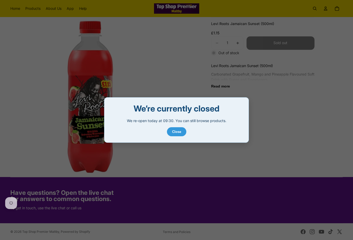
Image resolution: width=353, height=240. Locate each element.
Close (176, 132)
